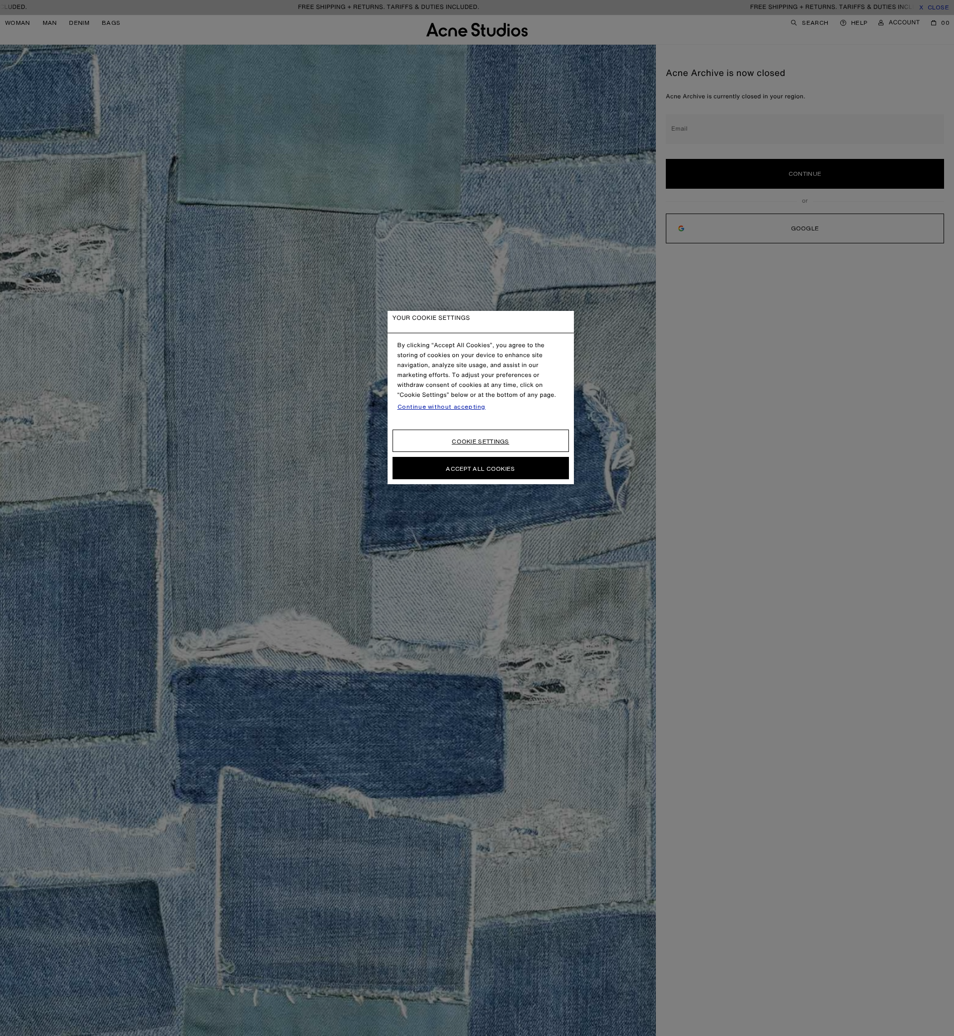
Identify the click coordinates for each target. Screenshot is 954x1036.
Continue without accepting (442, 407)
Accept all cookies (480, 468)
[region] (481, 397)
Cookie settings (480, 441)
